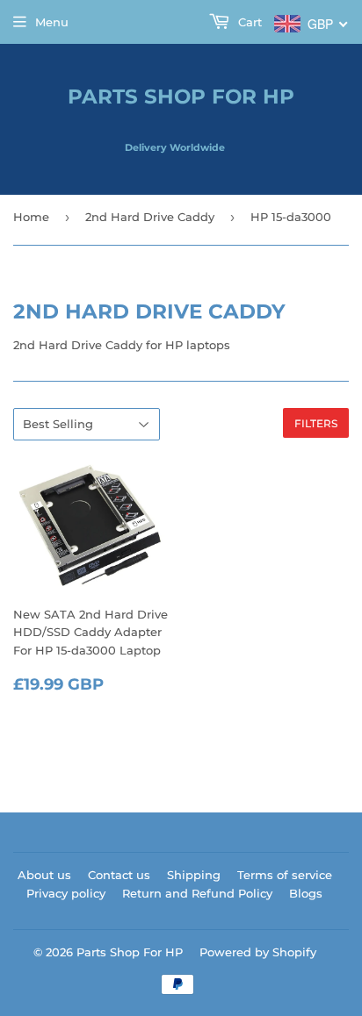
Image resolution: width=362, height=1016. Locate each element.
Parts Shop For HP (181, 96)
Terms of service (284, 875)
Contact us (119, 875)
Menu (52, 22)
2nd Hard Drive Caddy (149, 217)
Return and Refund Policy (197, 893)
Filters (315, 423)
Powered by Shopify (257, 952)
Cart (248, 22)
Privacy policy (65, 893)
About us (44, 875)
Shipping (194, 875)
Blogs (305, 893)
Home (31, 217)
